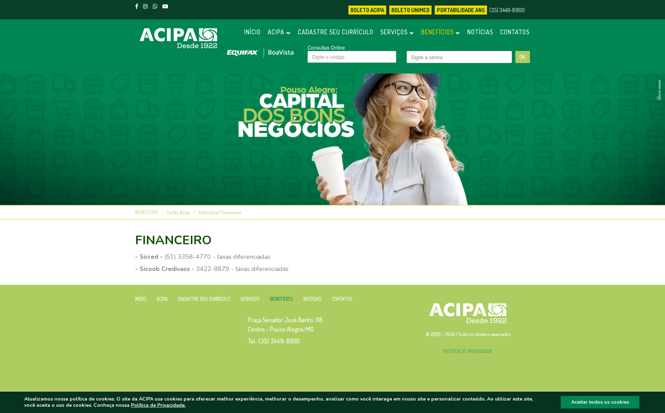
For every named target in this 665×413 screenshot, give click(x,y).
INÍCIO (252, 32)
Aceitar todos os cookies (600, 402)
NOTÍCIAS (480, 32)
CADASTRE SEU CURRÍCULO (335, 32)
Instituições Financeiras (219, 212)
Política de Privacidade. (158, 405)
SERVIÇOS (394, 32)
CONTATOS (515, 32)
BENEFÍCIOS (438, 32)
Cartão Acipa (178, 212)
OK (522, 56)
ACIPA (277, 32)
